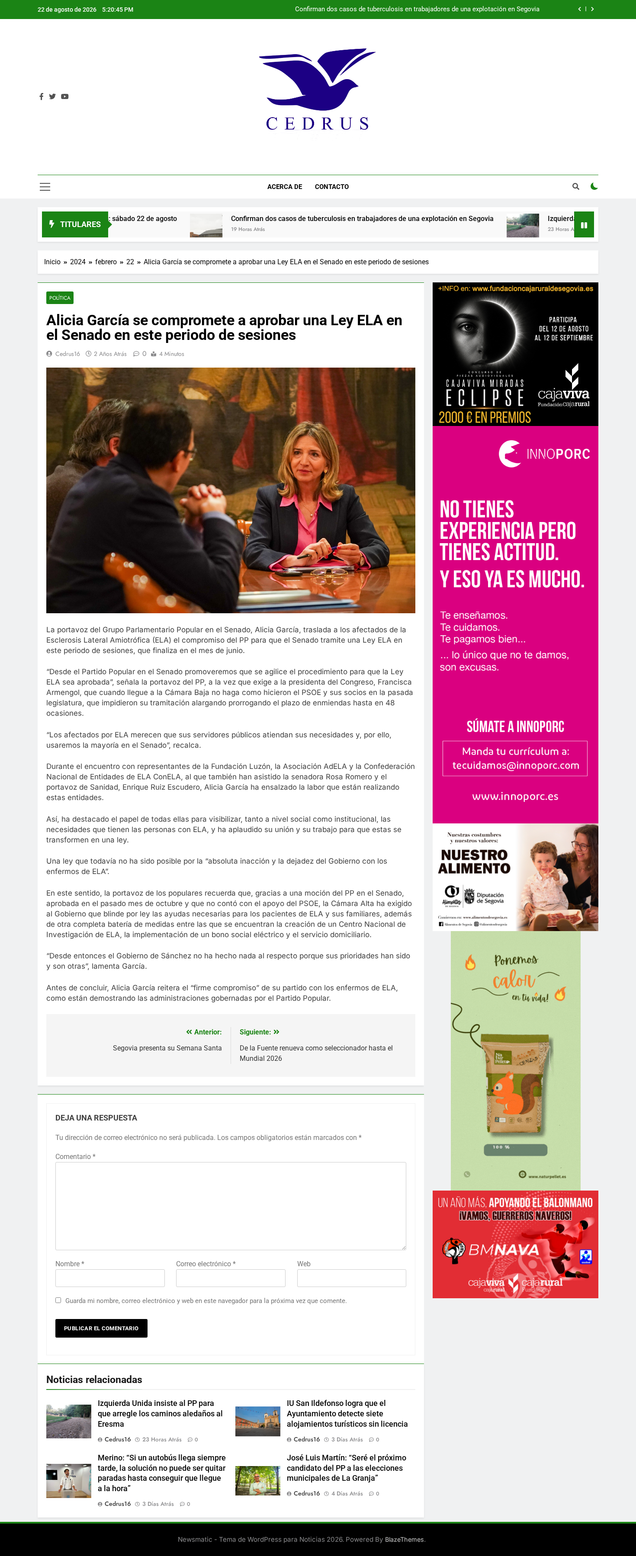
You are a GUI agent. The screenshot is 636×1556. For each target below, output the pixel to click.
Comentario (75, 1157)
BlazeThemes (404, 1539)
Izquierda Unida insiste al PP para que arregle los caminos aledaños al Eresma (426, 9)
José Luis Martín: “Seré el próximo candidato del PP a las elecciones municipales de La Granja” (346, 1468)
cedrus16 (67, 353)
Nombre (69, 1264)
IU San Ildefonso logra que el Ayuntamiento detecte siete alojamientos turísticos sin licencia (347, 1413)
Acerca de (284, 187)
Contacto (332, 187)
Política (60, 297)
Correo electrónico (206, 1264)
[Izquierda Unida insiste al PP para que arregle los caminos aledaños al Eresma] (408, 230)
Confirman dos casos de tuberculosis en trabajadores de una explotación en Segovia (247, 219)
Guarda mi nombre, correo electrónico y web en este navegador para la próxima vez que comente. (206, 1301)
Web (304, 1264)
